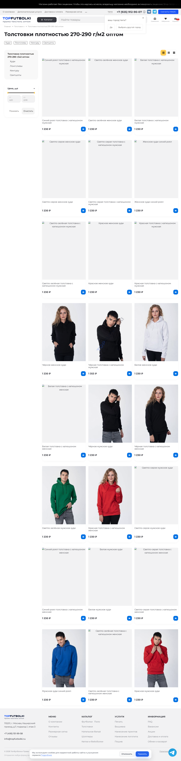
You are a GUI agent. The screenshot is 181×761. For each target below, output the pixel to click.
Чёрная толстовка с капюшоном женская (152, 447)
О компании (9, 12)
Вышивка (120, 726)
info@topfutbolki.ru (15, 739)
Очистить (28, 111)
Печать (119, 721)
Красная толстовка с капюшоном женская (106, 529)
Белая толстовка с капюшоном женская (59, 447)
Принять (142, 754)
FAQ (150, 721)
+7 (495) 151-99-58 (13, 733)
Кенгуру (35, 42)
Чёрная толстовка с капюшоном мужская (106, 366)
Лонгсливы (20, 42)
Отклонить (127, 754)
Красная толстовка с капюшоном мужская (152, 284)
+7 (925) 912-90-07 (130, 12)
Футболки (87, 721)
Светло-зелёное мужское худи (59, 528)
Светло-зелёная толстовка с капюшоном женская (103, 692)
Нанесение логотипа (126, 736)
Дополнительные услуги (30, 12)
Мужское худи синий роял (56, 691)
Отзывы (52, 736)
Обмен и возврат (157, 741)
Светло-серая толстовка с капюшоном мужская (109, 203)
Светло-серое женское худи (57, 202)
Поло (97, 721)
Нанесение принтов (126, 731)
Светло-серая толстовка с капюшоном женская (155, 610)
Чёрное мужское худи (100, 446)
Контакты (53, 726)
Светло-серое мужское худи (149, 528)
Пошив (119, 741)
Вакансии (153, 726)
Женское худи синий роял (149, 202)
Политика (164, 751)
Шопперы (87, 736)
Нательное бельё (91, 731)
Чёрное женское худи (54, 365)
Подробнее (46, 755)
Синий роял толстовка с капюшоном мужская (62, 121)
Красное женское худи (100, 283)
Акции (151, 731)
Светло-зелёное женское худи (105, 120)
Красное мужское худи (147, 691)
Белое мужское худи (99, 609)
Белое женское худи (145, 365)
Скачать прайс (168, 12)
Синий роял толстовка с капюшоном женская (62, 610)
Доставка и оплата (54, 12)
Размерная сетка (74, 12)
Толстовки (18, 26)
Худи (7, 42)
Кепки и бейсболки (92, 741)
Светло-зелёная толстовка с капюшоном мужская (57, 284)
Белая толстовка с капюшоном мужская (151, 121)
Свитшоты (48, 42)
